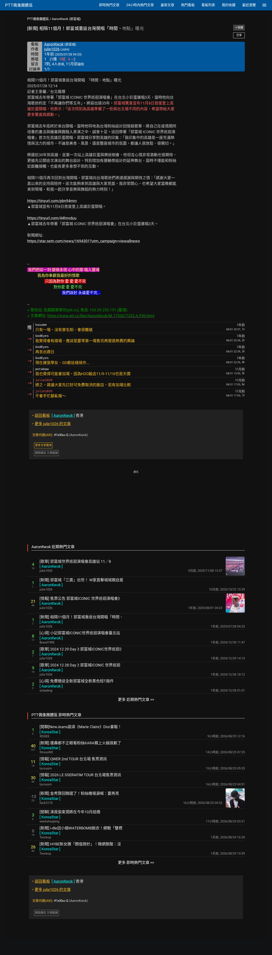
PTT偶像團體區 (38, 19)
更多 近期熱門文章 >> (136, 699)
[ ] (51, 566)
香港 (57, 415)
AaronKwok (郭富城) (66, 19)
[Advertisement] (136, 504)
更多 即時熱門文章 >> (136, 862)
